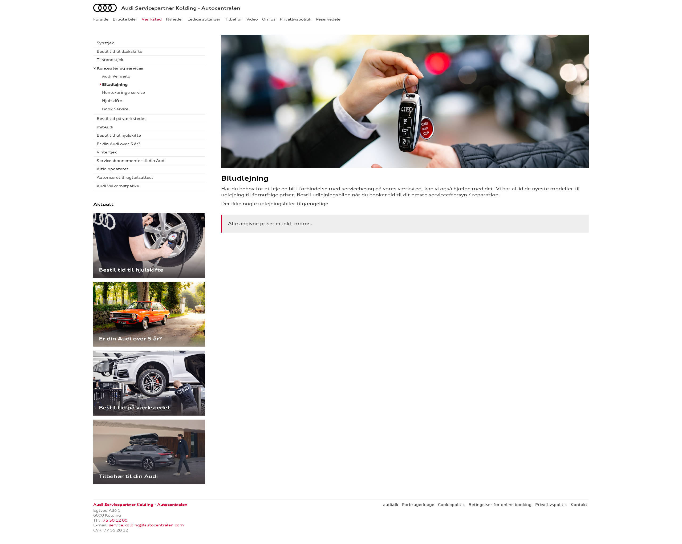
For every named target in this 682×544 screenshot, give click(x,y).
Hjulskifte (112, 101)
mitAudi (105, 127)
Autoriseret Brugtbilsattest (125, 177)
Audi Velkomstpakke (118, 186)
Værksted (152, 19)
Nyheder (174, 19)
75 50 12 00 (115, 520)
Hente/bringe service (123, 92)
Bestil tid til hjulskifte (119, 135)
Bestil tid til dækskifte (119, 51)
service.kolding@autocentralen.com (146, 525)
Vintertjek (107, 152)
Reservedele (328, 19)
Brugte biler (125, 19)
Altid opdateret (112, 169)
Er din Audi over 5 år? (118, 144)
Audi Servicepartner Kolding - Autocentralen (180, 8)
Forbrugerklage (418, 504)
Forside (100, 19)
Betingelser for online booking (500, 504)
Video (252, 19)
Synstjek (105, 43)
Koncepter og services (120, 68)
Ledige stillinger (204, 19)
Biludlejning (115, 84)
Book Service (115, 109)
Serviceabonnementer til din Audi (131, 161)
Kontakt (579, 504)
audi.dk (390, 504)
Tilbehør (233, 19)
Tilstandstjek (110, 60)
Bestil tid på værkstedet (121, 118)
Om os (268, 19)
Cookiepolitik (451, 504)
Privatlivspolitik (295, 19)
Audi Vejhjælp (116, 76)
